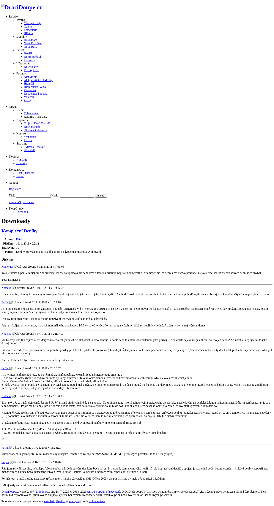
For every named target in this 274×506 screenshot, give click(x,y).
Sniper (5, 462)
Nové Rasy (30, 46)
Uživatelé (29, 150)
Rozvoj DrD (31, 70)
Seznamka (30, 136)
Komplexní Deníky (19, 231)
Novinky (21, 163)
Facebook (22, 211)
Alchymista (30, 76)
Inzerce (28, 140)
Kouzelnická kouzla (35, 93)
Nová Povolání (33, 43)
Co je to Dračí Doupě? (37, 123)
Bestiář (28, 53)
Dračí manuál (32, 126)
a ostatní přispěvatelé (108, 491)
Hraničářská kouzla (35, 86)
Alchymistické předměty (38, 80)
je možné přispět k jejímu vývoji (62, 501)
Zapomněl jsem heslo (21, 202)
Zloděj (28, 100)
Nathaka (6, 287)
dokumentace (97, 501)
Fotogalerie (30, 29)
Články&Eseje (32, 23)
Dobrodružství (32, 56)
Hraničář (29, 83)
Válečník (29, 97)
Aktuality (21, 159)
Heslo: (55, 195)
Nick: (12, 195)
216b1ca (41, 491)
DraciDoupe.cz (10, 491)
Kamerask (7, 266)
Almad (91, 491)
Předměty (29, 60)
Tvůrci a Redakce (34, 146)
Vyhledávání (31, 113)
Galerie (28, 26)
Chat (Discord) (25, 173)
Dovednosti (30, 40)
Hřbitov (28, 33)
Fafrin (19, 239)
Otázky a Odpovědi (35, 130)
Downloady (31, 66)
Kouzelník (30, 90)
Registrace (15, 189)
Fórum (20, 176)
